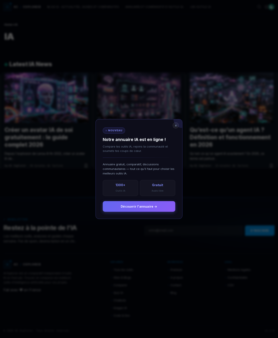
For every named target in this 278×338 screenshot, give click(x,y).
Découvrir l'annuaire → (139, 206)
